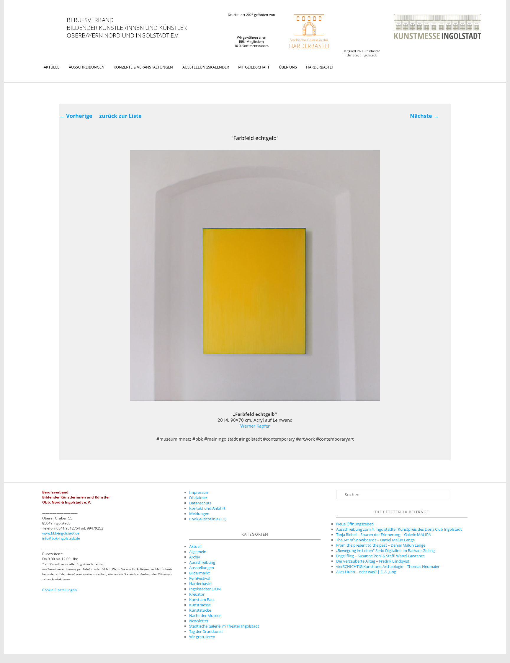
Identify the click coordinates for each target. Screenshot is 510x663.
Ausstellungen (201, 567)
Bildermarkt (199, 573)
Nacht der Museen (205, 615)
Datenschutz (200, 503)
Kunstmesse (200, 604)
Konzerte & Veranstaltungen (143, 67)
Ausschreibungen (86, 67)
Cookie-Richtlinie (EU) (207, 519)
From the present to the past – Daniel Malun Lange (380, 545)
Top (496, 649)
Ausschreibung (202, 562)
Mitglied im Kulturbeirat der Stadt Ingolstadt (362, 53)
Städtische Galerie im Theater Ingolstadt (224, 626)
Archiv (194, 557)
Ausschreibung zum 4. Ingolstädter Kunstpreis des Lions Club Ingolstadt (399, 529)
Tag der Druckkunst (206, 631)
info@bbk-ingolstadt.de (61, 538)
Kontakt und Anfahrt (207, 508)
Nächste (424, 115)
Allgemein (197, 551)
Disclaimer (198, 497)
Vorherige (75, 115)
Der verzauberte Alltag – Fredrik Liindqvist (372, 561)
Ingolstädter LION (205, 589)
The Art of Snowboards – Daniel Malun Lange (375, 540)
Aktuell (51, 67)
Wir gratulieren (202, 636)
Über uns (288, 67)
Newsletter (198, 620)
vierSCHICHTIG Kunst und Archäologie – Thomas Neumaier (387, 566)
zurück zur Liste (120, 115)
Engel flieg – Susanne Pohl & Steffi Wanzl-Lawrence (380, 555)
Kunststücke (200, 610)
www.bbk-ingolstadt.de (60, 533)
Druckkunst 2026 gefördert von (251, 15)
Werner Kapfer (255, 426)
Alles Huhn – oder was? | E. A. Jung (366, 571)
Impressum (199, 492)
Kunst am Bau (201, 599)
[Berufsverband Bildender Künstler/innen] (52, 27)
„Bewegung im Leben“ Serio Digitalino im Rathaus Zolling (385, 550)
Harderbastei (319, 67)
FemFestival (199, 578)
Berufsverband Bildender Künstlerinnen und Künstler (127, 24)
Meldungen (199, 513)
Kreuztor (197, 594)
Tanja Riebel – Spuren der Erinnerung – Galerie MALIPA (383, 534)
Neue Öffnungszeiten (355, 524)
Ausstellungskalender (205, 67)
